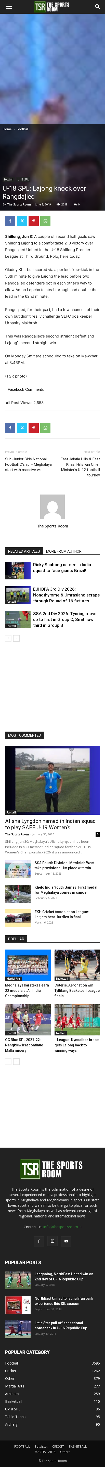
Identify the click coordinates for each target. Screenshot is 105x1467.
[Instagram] (52, 1241)
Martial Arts (13, 978)
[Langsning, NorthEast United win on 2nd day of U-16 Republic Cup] (18, 1280)
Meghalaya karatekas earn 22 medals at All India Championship (27, 990)
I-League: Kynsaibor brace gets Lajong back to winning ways (77, 1045)
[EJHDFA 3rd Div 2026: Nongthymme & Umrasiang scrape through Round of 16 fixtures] (18, 595)
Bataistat (41, 1446)
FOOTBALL (22, 1446)
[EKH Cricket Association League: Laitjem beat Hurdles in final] (18, 918)
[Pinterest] (34, 221)
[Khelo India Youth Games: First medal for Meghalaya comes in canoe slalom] (18, 894)
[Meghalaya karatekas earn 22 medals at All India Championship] (28, 965)
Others (65, 1452)
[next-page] (16, 638)
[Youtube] (66, 1241)
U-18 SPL (23, 179)
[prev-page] (8, 638)
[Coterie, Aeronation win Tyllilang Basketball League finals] (77, 965)
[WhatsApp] (45, 221)
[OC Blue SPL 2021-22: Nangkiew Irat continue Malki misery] (28, 1020)
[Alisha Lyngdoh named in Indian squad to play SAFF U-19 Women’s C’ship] (52, 780)
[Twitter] (22, 221)
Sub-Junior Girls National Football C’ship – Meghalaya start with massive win (28, 464)
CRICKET (58, 1446)
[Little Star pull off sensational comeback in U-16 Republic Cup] (18, 1329)
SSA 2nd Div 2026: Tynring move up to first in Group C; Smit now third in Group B (65, 619)
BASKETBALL (78, 1446)
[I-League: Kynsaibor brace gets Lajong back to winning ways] (77, 1020)
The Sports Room (19, 204)
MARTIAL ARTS (45, 1452)
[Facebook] (10, 221)
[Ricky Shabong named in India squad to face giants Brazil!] (18, 570)
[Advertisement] (52, 68)
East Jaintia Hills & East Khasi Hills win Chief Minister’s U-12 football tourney (80, 467)
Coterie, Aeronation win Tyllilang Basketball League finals (77, 990)
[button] (9, 7)
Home (7, 129)
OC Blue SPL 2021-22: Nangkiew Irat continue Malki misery (24, 1045)
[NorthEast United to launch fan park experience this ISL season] (18, 1305)
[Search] (98, 7)
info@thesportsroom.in (62, 1226)
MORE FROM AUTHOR (64, 551)
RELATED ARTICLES (24, 551)
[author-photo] (52, 519)
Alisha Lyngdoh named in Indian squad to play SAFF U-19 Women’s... (50, 824)
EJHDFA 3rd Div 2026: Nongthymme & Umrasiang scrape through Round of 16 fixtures (66, 595)
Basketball (62, 978)
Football (23, 129)
